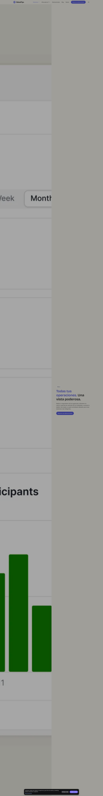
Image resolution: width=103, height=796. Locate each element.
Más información (28, 793)
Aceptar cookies (73, 791)
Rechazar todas (65, 791)
